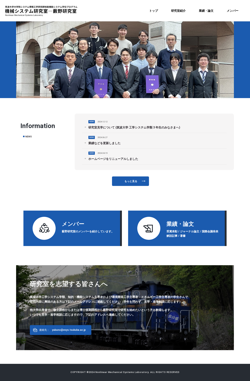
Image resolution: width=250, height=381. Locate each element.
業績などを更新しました (104, 143)
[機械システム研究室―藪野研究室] (41, 10)
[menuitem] (154, 10)
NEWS (28, 136)
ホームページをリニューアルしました (113, 159)
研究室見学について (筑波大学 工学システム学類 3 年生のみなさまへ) (134, 127)
